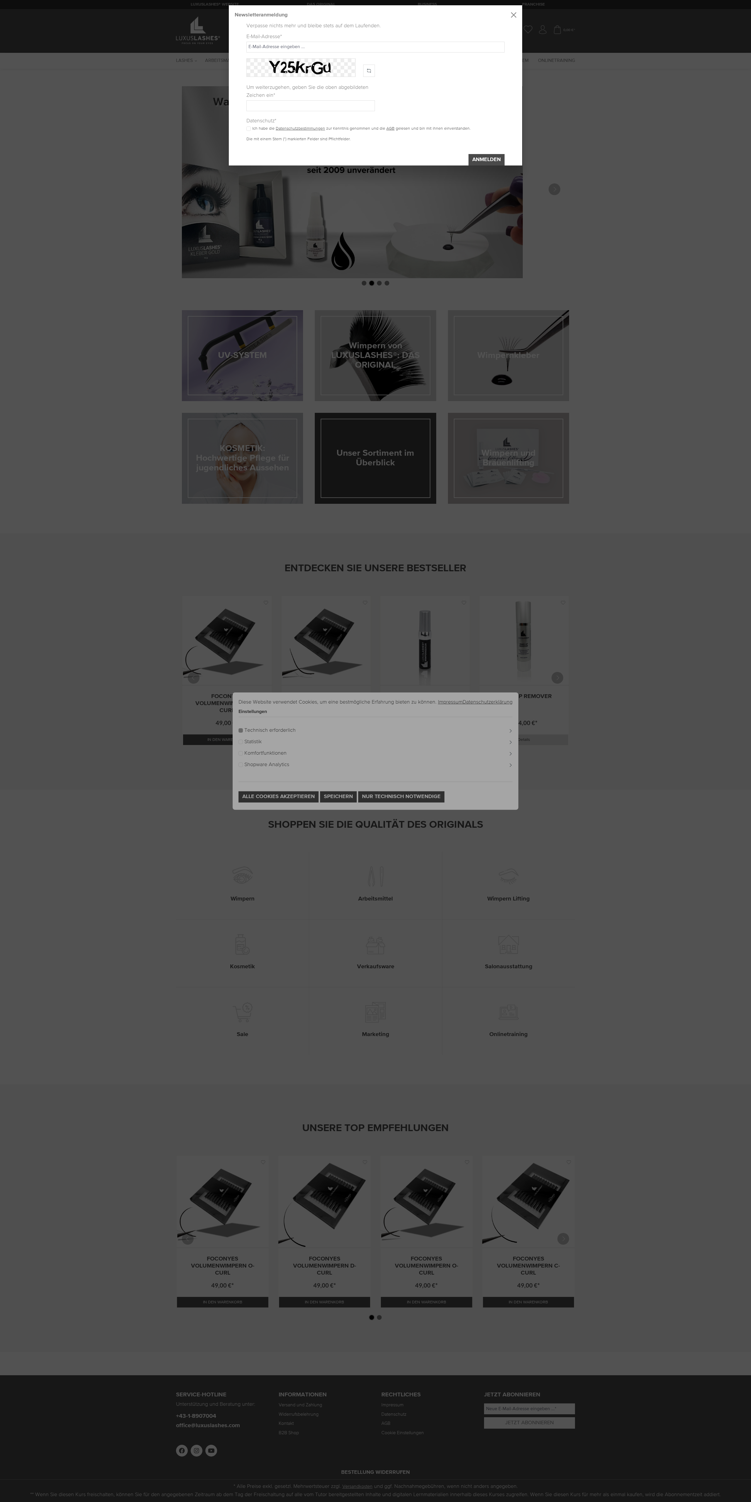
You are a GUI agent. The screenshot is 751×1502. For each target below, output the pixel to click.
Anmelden (486, 159)
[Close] (514, 15)
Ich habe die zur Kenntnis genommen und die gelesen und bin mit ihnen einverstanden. (361, 128)
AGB (390, 128)
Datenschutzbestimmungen (300, 128)
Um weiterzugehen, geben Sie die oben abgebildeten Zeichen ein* (307, 91)
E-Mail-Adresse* (264, 36)
